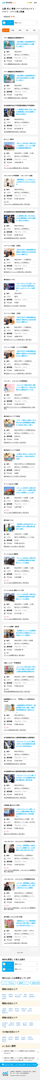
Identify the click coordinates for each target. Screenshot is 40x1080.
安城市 (31, 1025)
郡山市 (11, 1039)
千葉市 (4, 996)
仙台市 (11, 1037)
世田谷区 (17, 996)
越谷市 (4, 998)
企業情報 (12, 1071)
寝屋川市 (5, 1012)
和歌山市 (24, 1009)
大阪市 (4, 1009)
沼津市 (31, 1023)
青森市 (17, 1039)
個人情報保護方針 (24, 1073)
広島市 (30, 1037)
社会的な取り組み (27, 1071)
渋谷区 (31, 994)
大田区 (25, 996)
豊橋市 (25, 1025)
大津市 (23, 1010)
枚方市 (30, 1010)
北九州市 (30, 1039)
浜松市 (12, 1023)
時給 (20, 30)
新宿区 (11, 994)
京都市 (11, 1009)
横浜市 (4, 994)
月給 (34, 30)
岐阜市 (4, 1025)
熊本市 (4, 1041)
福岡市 (17, 1037)
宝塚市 (17, 1010)
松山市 (23, 1037)
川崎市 (11, 996)
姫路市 (4, 1010)
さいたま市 (18, 994)
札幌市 (4, 1037)
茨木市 (11, 1010)
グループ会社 (16, 1073)
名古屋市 (5, 1023)
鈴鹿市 (18, 1025)
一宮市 (4, 1027)
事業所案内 (18, 1071)
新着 (13, 30)
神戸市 (17, 1009)
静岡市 (18, 1023)
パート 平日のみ (8, 983)
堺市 (30, 1009)
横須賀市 (32, 996)
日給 (27, 30)
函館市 (23, 1039)
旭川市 (4, 1039)
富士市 (25, 1023)
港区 (25, 994)
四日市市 (11, 1025)
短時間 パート (23, 983)
